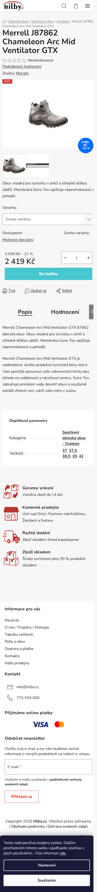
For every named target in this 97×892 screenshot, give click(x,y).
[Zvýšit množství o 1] (88, 258)
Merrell (22, 73)
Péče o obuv (15, 641)
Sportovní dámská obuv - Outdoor (74, 438)
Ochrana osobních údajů (68, 826)
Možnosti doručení (17, 239)
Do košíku (48, 273)
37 (64, 450)
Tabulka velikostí (19, 634)
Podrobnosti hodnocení (21, 66)
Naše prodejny (17, 663)
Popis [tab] (25, 312)
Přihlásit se (21, 796)
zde (63, 853)
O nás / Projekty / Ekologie (27, 627)
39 (74, 456)
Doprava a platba (19, 648)
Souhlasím (47, 880)
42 (81, 456)
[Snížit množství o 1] (65, 258)
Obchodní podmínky (28, 826)
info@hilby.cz (27, 687)
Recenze (12, 620)
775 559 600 (28, 697)
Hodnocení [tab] (65, 312)
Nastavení (47, 865)
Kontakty (12, 656)
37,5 (73, 450)
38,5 (66, 456)
